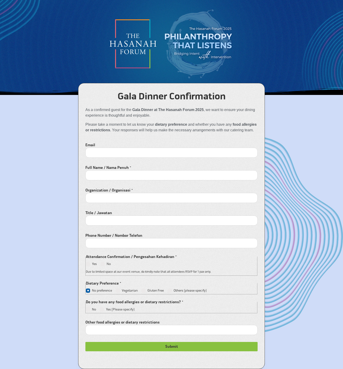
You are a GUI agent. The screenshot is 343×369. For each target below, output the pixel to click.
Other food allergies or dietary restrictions (122, 322)
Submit (171, 346)
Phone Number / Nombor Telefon (113, 235)
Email (90, 145)
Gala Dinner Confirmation (172, 96)
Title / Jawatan (98, 213)
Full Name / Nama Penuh (108, 168)
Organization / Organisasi (109, 190)
